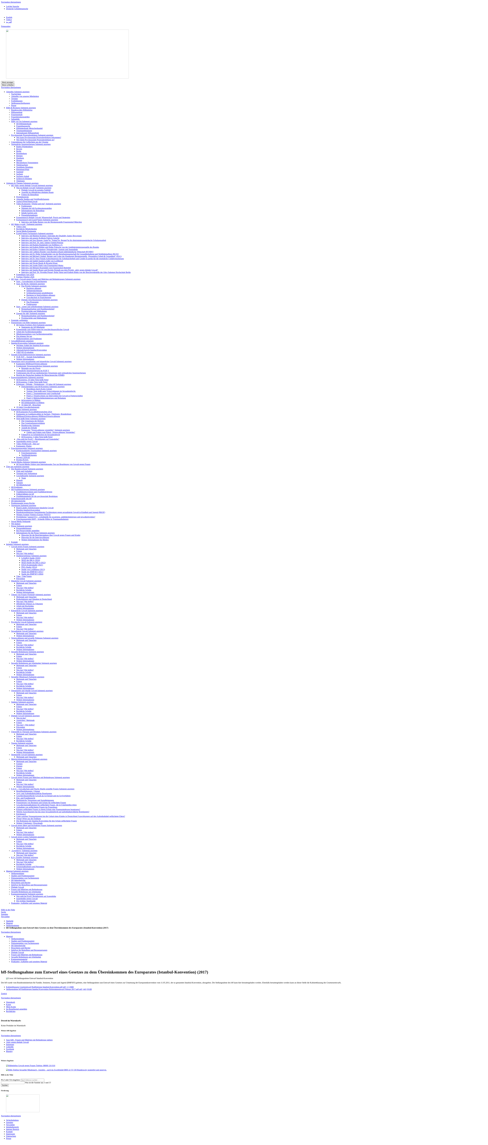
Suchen (5, 1085)
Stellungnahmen (12, 925)
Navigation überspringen (11, 2)
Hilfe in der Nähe (8, 910)
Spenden (4, 914)
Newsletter (5, 917)
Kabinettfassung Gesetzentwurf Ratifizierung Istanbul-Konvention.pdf (40, 987)
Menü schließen (8, 85)
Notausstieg (5, 26)
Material (9, 923)
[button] (21, 92)
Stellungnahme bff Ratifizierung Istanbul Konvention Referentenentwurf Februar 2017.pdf (49, 989)
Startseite (9, 921)
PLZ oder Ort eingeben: (11, 1080)
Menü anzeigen (7, 82)
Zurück (4, 993)
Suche (3, 912)
